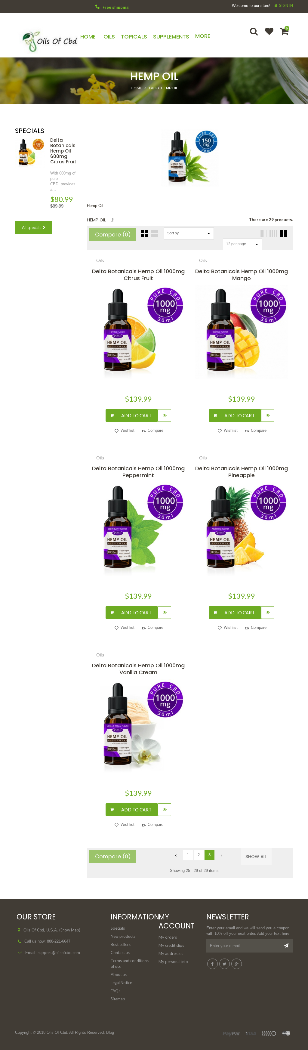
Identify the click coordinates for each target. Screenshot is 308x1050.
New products (123, 936)
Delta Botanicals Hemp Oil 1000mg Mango (241, 274)
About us (119, 974)
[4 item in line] (272, 233)
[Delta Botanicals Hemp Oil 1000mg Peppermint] (138, 529)
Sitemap (118, 998)
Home (136, 88)
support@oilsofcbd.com (59, 952)
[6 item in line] (261, 233)
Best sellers (121, 944)
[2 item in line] (283, 233)
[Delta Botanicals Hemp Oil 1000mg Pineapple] (241, 529)
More (202, 36)
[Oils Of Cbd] (46, 39)
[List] (154, 233)
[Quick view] (164, 415)
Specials (29, 130)
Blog (110, 1032)
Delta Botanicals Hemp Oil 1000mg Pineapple (241, 471)
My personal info (173, 961)
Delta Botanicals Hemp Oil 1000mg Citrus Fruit (138, 274)
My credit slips (171, 945)
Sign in (286, 5)
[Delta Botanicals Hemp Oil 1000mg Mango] (241, 332)
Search (254, 35)
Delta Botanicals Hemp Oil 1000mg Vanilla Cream (138, 668)
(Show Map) (69, 930)
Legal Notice (121, 982)
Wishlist (266, 35)
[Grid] (144, 233)
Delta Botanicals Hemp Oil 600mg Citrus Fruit (63, 151)
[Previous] (177, 855)
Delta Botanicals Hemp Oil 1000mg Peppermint (138, 471)
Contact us (120, 952)
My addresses (171, 953)
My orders (168, 937)
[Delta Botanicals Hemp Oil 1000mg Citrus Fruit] (138, 332)
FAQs (115, 990)
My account (177, 921)
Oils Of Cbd (57, 1032)
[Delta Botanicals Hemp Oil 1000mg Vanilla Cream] (138, 726)
